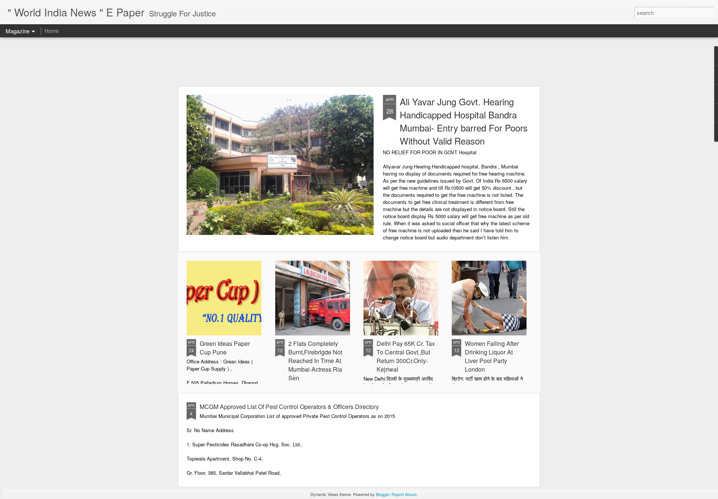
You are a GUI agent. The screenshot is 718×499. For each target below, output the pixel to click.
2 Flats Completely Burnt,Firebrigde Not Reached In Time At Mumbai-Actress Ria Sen (315, 360)
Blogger (382, 494)
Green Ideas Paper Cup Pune (225, 347)
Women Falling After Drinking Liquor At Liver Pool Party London (492, 356)
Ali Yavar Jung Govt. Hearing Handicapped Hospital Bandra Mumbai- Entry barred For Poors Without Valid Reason (464, 121)
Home (52, 30)
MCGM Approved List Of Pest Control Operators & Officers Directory (289, 406)
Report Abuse (404, 494)
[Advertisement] (359, 61)
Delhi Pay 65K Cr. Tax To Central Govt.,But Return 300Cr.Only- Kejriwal (406, 356)
